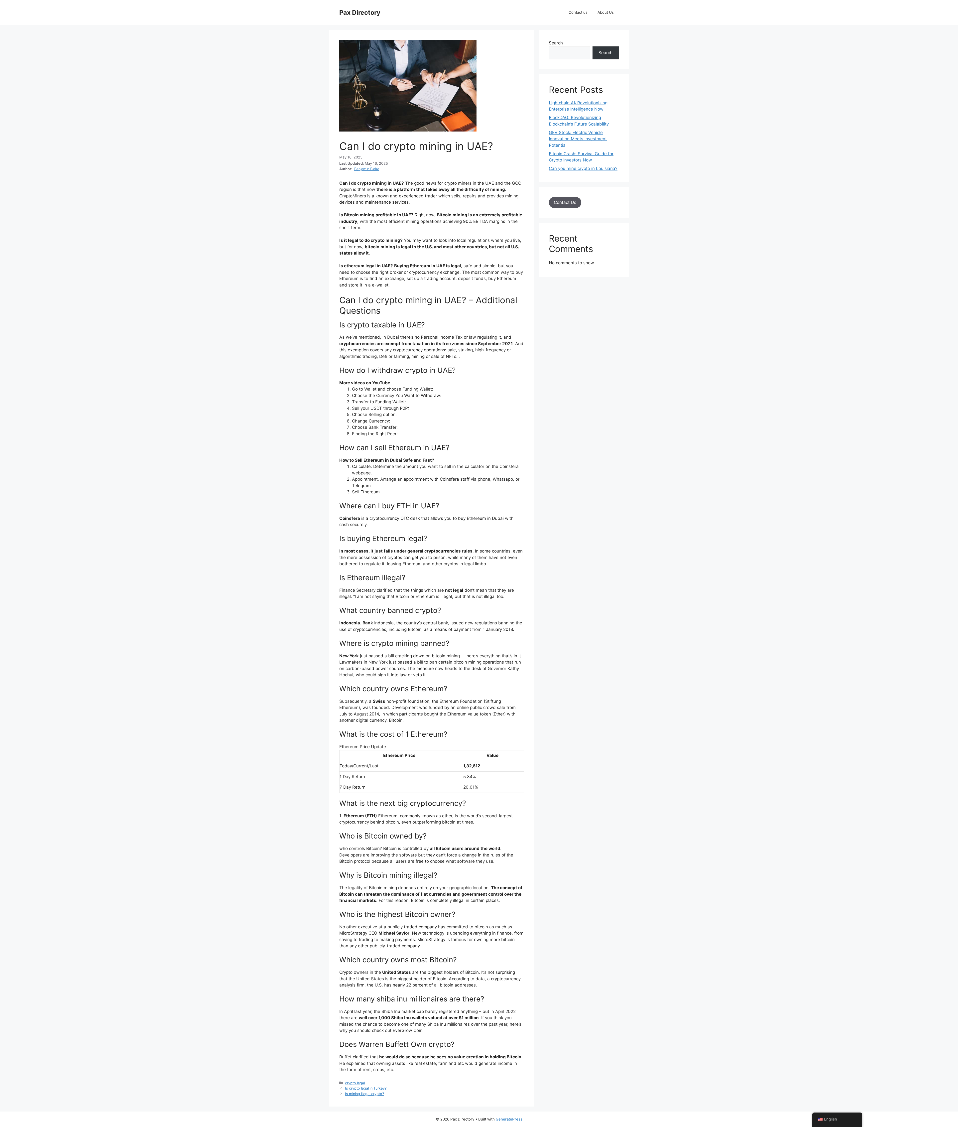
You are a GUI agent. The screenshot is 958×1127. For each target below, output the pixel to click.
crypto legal (355, 1083)
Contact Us (565, 202)
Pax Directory (359, 12)
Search (556, 42)
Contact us (578, 12)
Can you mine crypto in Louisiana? (583, 168)
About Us (606, 12)
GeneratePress (509, 1119)
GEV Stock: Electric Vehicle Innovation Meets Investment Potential (578, 139)
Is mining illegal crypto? (364, 1094)
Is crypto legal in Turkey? (365, 1088)
